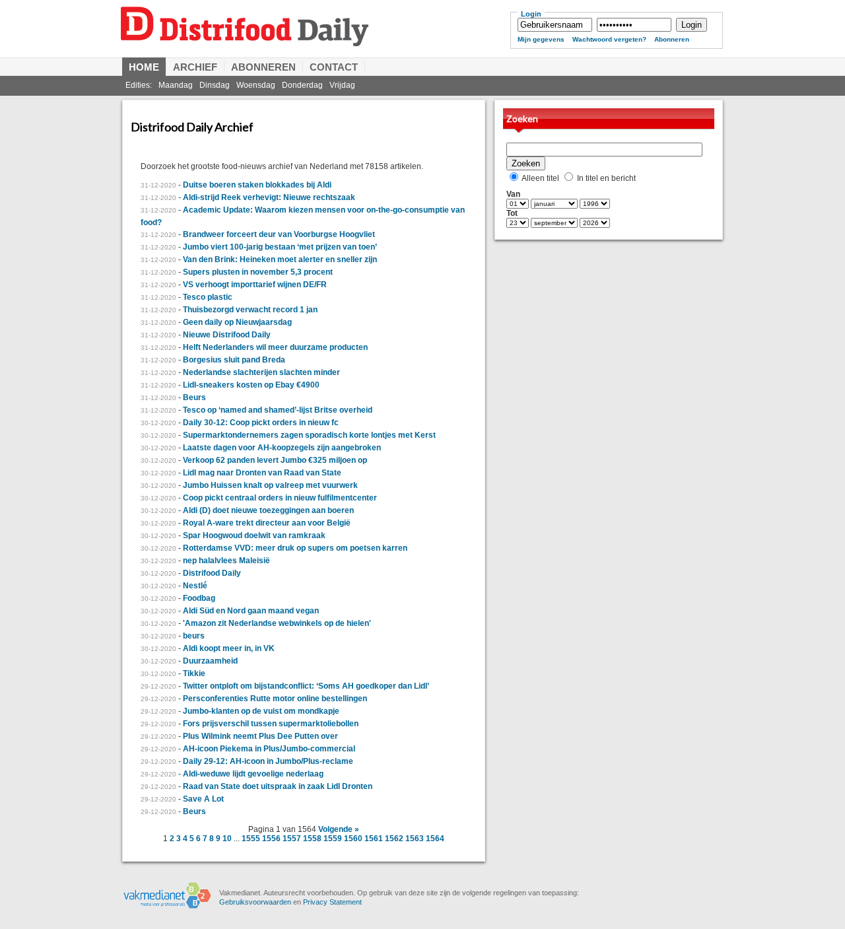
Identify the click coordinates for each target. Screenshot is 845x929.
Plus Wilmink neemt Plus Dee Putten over (260, 736)
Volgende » (338, 829)
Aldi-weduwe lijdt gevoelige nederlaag (253, 773)
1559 (332, 838)
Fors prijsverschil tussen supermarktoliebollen (270, 723)
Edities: (138, 85)
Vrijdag (342, 85)
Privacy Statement (332, 902)
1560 (353, 838)
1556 (271, 838)
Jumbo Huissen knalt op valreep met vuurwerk (270, 485)
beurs (194, 635)
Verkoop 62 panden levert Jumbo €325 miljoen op (275, 460)
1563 (414, 838)
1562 (394, 838)
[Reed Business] (167, 907)
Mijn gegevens (541, 39)
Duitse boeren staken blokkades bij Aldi (257, 184)
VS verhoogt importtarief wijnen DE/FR (255, 284)
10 (227, 838)
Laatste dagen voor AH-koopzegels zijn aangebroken (282, 447)
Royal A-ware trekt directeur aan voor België (267, 523)
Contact (334, 67)
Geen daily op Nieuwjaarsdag (237, 322)
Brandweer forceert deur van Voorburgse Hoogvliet (279, 234)
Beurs (194, 397)
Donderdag (302, 85)
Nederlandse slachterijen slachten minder (261, 372)
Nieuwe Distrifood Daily (227, 334)
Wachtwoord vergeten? (609, 39)
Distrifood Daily (307, 38)
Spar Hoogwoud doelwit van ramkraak (254, 535)
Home (144, 67)
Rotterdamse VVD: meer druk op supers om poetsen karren (295, 548)
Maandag (175, 85)
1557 (292, 838)
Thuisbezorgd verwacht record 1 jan (250, 309)
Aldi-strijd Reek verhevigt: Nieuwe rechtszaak (269, 197)
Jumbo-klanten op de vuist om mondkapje (261, 711)
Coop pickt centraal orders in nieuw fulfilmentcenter (280, 497)
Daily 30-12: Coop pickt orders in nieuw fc (261, 422)
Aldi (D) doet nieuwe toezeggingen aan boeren (268, 510)
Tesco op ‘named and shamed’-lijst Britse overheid (277, 410)
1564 (435, 838)
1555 (251, 838)
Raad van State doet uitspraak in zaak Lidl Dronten (277, 786)
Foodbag (199, 598)
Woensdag (255, 85)
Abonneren (671, 39)
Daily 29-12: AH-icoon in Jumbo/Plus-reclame (268, 761)
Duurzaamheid (210, 661)
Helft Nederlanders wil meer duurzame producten (275, 347)
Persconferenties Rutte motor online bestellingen (275, 698)
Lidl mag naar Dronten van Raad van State (262, 472)
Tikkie (194, 673)
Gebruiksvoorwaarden (255, 902)
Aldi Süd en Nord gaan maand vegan (251, 610)
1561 (373, 838)
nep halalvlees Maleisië (226, 560)
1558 (312, 838)
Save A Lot (203, 799)
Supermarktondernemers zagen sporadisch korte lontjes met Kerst (309, 435)
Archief (195, 67)
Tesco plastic (207, 297)
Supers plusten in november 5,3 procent (258, 272)
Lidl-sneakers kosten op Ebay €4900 (251, 385)
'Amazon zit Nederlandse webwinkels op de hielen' (277, 623)
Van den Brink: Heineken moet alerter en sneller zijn (280, 259)
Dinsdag (214, 85)
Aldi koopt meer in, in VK (229, 648)
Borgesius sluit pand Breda (234, 359)
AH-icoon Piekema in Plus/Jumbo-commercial (269, 748)
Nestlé (195, 585)
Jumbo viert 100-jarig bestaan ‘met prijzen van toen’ (280, 247)
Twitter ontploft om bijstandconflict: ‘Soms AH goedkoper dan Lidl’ (306, 686)
